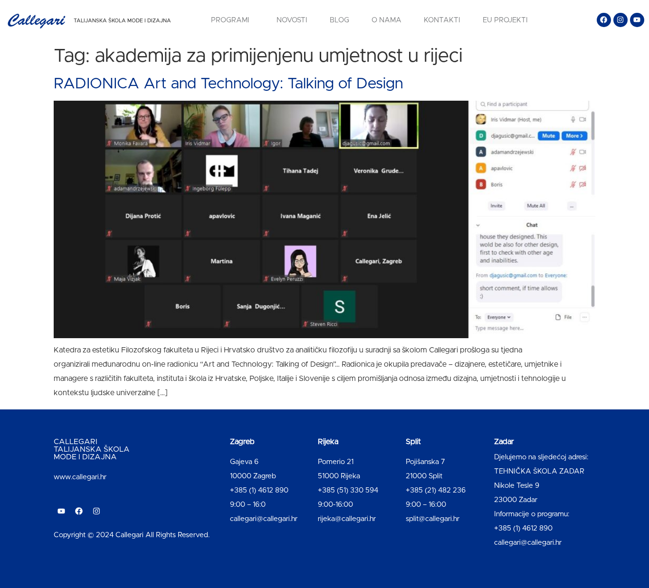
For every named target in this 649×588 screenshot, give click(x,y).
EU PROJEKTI (505, 20)
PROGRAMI (230, 20)
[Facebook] (604, 20)
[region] (123, 513)
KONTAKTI (442, 20)
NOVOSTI (292, 20)
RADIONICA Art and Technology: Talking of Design (228, 84)
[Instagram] (620, 20)
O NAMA (386, 20)
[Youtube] (637, 20)
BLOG (339, 20)
